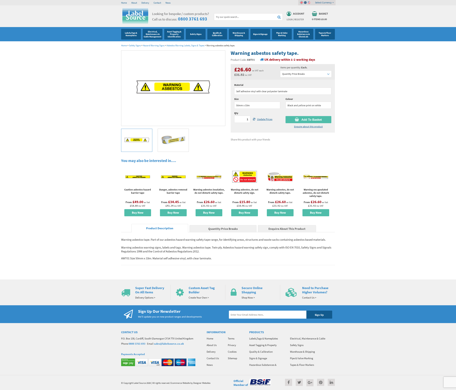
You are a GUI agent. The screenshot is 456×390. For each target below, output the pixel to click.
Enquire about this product (308, 126)
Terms (231, 338)
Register (299, 19)
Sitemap (232, 358)
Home (124, 2)
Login (290, 19)
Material (238, 85)
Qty (236, 113)
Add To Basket (311, 119)
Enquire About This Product (286, 229)
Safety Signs (135, 45)
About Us (212, 345)
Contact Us (213, 358)
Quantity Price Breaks (293, 73)
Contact (157, 2)
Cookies (232, 351)
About (134, 2)
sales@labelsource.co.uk (169, 343)
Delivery (145, 2)
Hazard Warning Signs (153, 45)
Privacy (232, 345)
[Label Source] (135, 23)
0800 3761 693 (192, 19)
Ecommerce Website (180, 382)
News (167, 2)
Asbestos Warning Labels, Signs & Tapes (185, 45)
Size (236, 99)
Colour (289, 99)
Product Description (159, 228)
